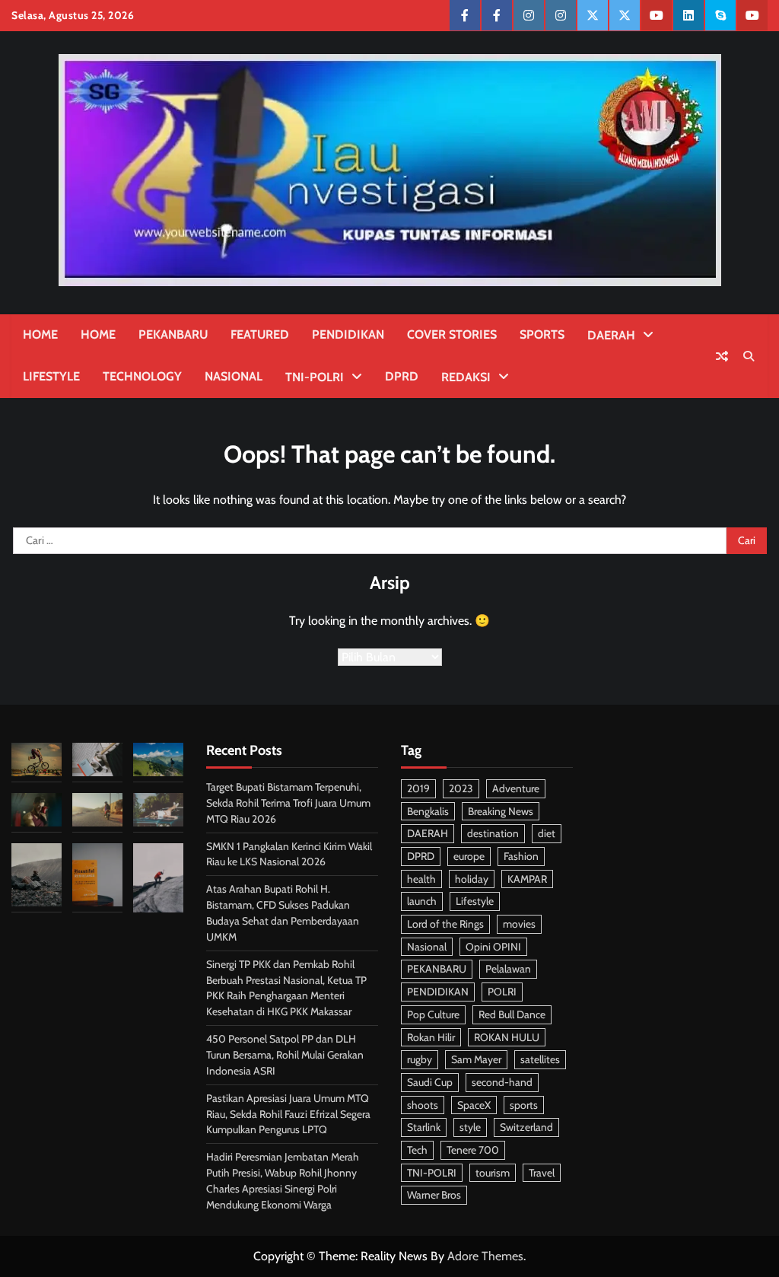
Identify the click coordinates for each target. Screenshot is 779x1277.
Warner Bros (434, 1195)
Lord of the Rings (445, 924)
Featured (260, 334)
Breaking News (500, 811)
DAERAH (611, 335)
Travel (542, 1173)
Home (40, 334)
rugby (419, 1059)
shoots (422, 1105)
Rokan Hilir (431, 1037)
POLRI (502, 992)
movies (519, 924)
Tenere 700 (473, 1150)
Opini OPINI (493, 947)
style (470, 1127)
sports (524, 1105)
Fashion (521, 856)
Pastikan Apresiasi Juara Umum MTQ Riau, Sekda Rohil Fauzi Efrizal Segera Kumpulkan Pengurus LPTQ (288, 1114)
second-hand (502, 1082)
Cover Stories (452, 334)
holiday (471, 879)
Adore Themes (485, 1256)
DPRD (401, 376)
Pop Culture (433, 1014)
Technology (142, 376)
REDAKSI (466, 377)
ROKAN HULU (506, 1037)
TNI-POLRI (314, 377)
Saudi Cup (430, 1082)
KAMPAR (527, 879)
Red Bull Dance (512, 1014)
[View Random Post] (722, 356)
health (421, 879)
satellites (540, 1059)
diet (546, 833)
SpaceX (474, 1105)
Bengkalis (428, 811)
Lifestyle (51, 376)
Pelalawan (508, 969)
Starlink (423, 1127)
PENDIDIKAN (348, 334)
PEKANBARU (173, 334)
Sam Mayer (476, 1059)
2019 (418, 788)
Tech (417, 1150)
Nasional (427, 947)
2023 (461, 788)
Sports (542, 334)
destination (493, 833)
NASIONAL (233, 376)
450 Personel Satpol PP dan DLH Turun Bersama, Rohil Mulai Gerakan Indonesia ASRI (285, 1055)
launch (422, 901)
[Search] (748, 356)
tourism (492, 1173)
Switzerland (526, 1127)
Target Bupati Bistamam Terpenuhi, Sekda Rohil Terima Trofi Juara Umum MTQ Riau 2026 (288, 803)
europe (469, 856)
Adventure (515, 788)
